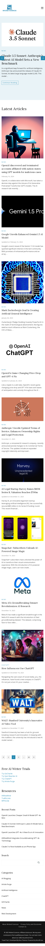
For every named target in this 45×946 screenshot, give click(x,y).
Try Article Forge (8, 781)
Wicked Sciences (14, 932)
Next (34, 757)
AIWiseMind (6, 796)
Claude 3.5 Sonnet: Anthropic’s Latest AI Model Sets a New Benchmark (22, 59)
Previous (3, 757)
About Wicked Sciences (10, 924)
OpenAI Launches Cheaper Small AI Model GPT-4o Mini (21, 816)
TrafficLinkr (6, 798)
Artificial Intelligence (9, 890)
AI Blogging (6, 878)
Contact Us (22, 926)
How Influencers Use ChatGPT (18, 668)
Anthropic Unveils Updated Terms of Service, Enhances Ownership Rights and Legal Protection (21, 431)
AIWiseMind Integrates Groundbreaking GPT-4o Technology (20, 839)
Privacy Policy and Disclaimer (31, 924)
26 (29, 757)
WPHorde (5, 801)
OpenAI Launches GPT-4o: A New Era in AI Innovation (22, 832)
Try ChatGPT (7, 779)
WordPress (39, 940)
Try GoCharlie (7, 773)
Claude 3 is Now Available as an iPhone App (19, 846)
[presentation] (2, 58)
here (31, 938)
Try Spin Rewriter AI (9, 776)
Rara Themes (23, 940)
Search (5, 855)
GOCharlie (6, 902)
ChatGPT (5, 665)
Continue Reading (10, 83)
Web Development (9, 913)
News (4, 51)
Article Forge (7, 884)
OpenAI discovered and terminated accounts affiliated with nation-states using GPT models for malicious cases (21, 169)
